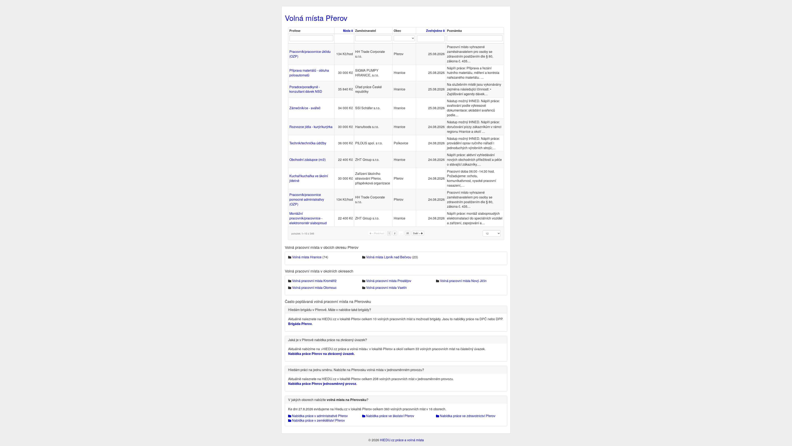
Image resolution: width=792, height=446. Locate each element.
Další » (417, 233)
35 (407, 233)
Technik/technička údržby (307, 143)
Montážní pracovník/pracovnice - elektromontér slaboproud (308, 218)
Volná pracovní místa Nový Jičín (463, 280)
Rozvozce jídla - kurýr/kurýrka (310, 126)
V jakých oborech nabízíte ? (328, 399)
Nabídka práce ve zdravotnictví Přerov (467, 415)
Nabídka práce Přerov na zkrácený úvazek (321, 353)
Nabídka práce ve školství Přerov (389, 415)
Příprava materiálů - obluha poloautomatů (309, 72)
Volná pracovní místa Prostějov (388, 280)
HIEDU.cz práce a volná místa (402, 440)
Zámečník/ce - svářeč (305, 108)
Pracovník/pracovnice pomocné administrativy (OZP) (306, 199)
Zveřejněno (434, 30)
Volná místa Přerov (316, 17)
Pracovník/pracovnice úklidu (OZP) (310, 54)
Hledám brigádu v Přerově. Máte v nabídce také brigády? (329, 309)
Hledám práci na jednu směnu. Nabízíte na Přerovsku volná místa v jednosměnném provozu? (356, 369)
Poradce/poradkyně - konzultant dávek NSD (305, 89)
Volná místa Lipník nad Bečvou (388, 257)
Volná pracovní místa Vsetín (386, 287)
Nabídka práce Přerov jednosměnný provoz (322, 383)
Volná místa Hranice (307, 257)
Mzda (347, 30)
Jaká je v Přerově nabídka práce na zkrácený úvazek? (327, 339)
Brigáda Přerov (300, 323)
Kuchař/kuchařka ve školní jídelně (308, 178)
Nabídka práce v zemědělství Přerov (318, 420)
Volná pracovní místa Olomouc (314, 287)
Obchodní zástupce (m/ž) (307, 159)
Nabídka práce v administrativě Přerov (319, 415)
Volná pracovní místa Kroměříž (314, 280)
